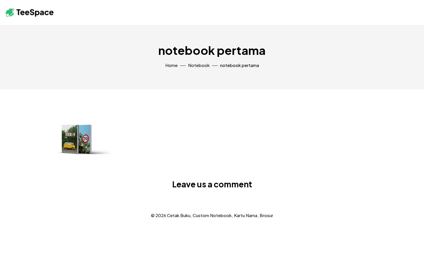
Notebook (199, 65)
